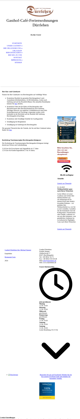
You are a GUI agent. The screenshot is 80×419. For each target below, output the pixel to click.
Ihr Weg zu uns (15, 55)
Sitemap (18, 62)
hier (16, 104)
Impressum (16, 60)
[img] (40, 11)
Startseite (17, 43)
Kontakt (18, 57)
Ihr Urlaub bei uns (12, 48)
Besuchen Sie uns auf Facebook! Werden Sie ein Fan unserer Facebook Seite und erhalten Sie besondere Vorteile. (56, 376)
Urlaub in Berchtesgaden (14, 51)
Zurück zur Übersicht (64, 183)
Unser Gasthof (14, 46)
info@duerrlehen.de (49, 261)
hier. (10, 130)
